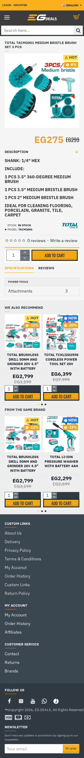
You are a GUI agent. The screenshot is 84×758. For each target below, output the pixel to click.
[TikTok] (56, 701)
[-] (24, 258)
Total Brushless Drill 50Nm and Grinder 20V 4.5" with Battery (22, 361)
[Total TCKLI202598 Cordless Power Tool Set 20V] (61, 332)
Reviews (46, 268)
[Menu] (7, 17)
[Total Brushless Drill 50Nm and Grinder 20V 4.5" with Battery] (23, 332)
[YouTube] (32, 701)
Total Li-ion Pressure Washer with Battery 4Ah (61, 461)
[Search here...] (78, 30)
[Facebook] (9, 701)
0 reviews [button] (36, 240)
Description (16, 152)
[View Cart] (77, 17)
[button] (55, 255)
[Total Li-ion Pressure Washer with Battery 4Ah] (61, 434)
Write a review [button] (63, 240)
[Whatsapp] (44, 701)
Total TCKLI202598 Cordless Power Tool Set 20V (61, 359)
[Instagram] (21, 701)
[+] (24, 252)
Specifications (19, 268)
